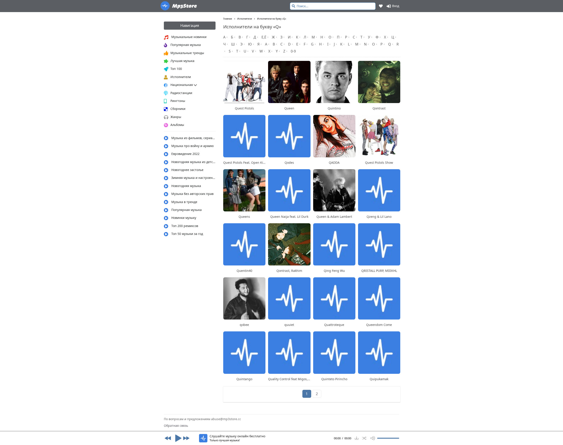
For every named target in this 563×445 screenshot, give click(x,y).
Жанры (175, 117)
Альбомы (177, 125)
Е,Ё (263, 37)
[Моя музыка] (381, 5)
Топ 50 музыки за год (186, 234)
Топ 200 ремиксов (184, 226)
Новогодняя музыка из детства (193, 162)
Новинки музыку (183, 218)
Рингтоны (177, 101)
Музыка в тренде (183, 202)
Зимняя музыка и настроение (193, 178)
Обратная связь (176, 425)
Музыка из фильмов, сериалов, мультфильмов (193, 138)
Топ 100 (176, 69)
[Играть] (177, 438)
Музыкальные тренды (187, 53)
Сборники (177, 109)
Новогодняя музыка (185, 186)
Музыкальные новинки (188, 37)
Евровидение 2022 (184, 154)
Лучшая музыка (182, 61)
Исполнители (180, 77)
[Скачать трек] (357, 438)
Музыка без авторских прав (192, 194)
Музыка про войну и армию (192, 146)
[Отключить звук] (371, 438)
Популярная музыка (185, 45)
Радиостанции (181, 93)
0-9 (293, 51)
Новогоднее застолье (186, 170)
